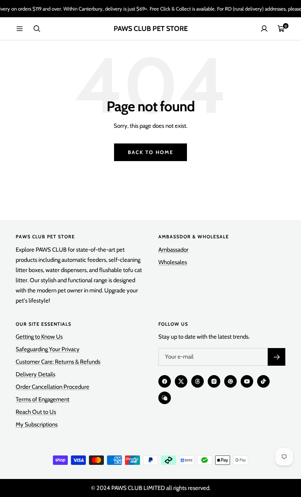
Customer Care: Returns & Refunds (58, 361)
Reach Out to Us (36, 411)
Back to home (150, 152)
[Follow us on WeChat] (164, 398)
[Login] (264, 29)
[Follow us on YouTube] (247, 381)
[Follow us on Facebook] (164, 381)
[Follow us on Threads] (197, 381)
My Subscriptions (37, 424)
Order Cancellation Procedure (52, 386)
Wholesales (172, 262)
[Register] (276, 357)
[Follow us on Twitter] (181, 381)
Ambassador (173, 249)
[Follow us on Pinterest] (230, 381)
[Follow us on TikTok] (263, 381)
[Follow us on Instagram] (214, 381)
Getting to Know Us (39, 336)
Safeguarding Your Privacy (48, 349)
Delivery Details (35, 374)
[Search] (37, 29)
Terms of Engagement (42, 399)
